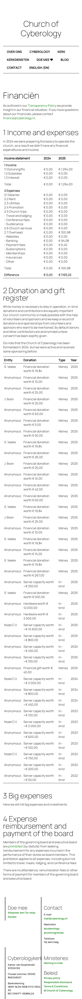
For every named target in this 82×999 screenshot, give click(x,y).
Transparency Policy (42, 105)
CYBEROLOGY (40, 52)
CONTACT (14, 68)
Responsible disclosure (58, 982)
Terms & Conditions (56, 986)
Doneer (12, 916)
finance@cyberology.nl (19, 118)
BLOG (65, 60)
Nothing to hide (53, 963)
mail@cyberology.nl (56, 918)
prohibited (15, 846)
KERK (61, 52)
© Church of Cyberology (58, 990)
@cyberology (51, 928)
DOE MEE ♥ (45, 60)
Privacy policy (52, 978)
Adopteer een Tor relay (21, 912)
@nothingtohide (54, 932)
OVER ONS (14, 52)
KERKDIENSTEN (18, 60)
